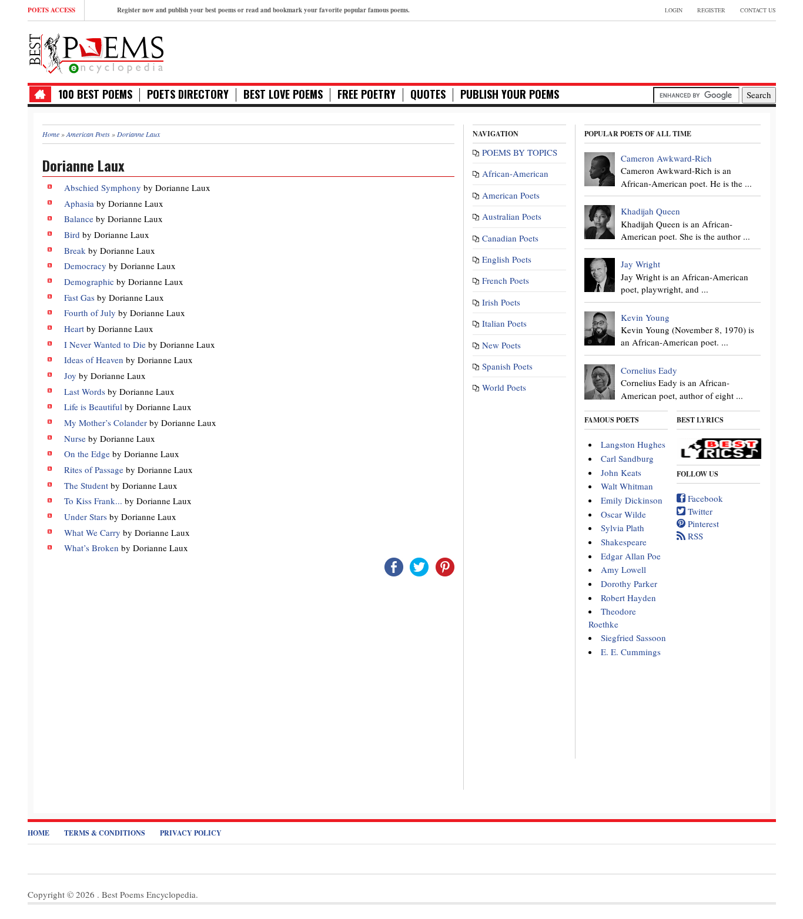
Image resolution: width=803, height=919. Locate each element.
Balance (78, 218)
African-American (515, 173)
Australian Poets (511, 216)
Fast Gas (79, 297)
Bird (72, 234)
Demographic (89, 281)
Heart (74, 328)
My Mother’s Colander (105, 422)
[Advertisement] (638, 50)
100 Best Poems (95, 94)
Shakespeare (624, 542)
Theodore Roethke (612, 617)
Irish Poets (501, 302)
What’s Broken (91, 548)
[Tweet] (419, 566)
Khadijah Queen (650, 211)
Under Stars (85, 516)
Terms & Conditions (104, 833)
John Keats (621, 472)
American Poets (511, 195)
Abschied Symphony (102, 187)
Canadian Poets (510, 238)
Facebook (704, 498)
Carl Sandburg (627, 458)
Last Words (84, 391)
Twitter (698, 511)
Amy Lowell (623, 569)
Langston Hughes (633, 444)
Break (75, 250)
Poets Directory (188, 94)
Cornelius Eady (649, 370)
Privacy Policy (191, 833)
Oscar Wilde (623, 514)
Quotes (428, 94)
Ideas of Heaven (93, 359)
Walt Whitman (627, 486)
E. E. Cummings (631, 652)
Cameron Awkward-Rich (666, 158)
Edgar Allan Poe (631, 556)
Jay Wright (640, 264)
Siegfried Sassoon (633, 637)
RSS (694, 536)
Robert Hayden (628, 597)
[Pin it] (445, 566)
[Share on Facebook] (393, 566)
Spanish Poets (507, 366)
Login (673, 10)
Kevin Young (645, 317)
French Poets (505, 280)
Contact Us (758, 10)
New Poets (501, 345)
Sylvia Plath (622, 528)
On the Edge (87, 454)
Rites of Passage (93, 469)
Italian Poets (504, 323)
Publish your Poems (509, 94)
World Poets (504, 387)
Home (38, 833)
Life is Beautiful (93, 406)
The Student (86, 485)
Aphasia (79, 203)
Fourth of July (90, 312)
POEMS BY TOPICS (519, 152)
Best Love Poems (283, 94)
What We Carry (92, 532)
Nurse (75, 438)
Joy (70, 375)
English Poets (506, 259)
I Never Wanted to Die (105, 344)
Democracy (86, 265)
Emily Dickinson (632, 500)
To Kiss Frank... (93, 501)
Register (711, 10)
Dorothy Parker (629, 583)
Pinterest (702, 523)
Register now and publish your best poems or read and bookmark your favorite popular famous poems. (263, 10)
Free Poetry (366, 94)
